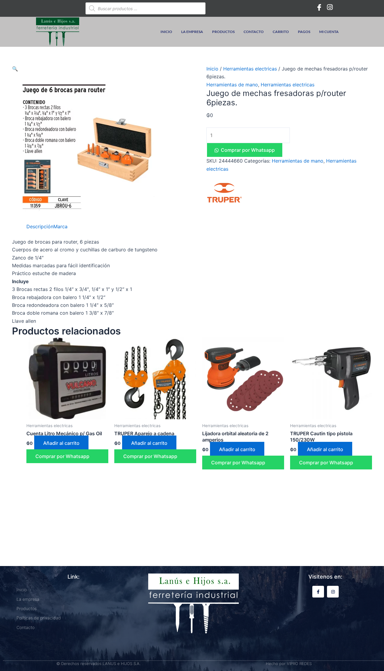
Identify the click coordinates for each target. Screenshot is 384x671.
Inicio (166, 31)
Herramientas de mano (232, 85)
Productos (223, 31)
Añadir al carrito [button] (61, 443)
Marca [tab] (60, 226)
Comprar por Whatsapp (248, 150)
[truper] (224, 193)
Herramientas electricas (250, 69)
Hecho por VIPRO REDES (289, 663)
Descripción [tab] (39, 226)
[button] (15, 69)
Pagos (304, 31)
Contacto (254, 31)
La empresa (192, 31)
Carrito (281, 31)
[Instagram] (330, 6)
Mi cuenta (329, 31)
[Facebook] (319, 6)
